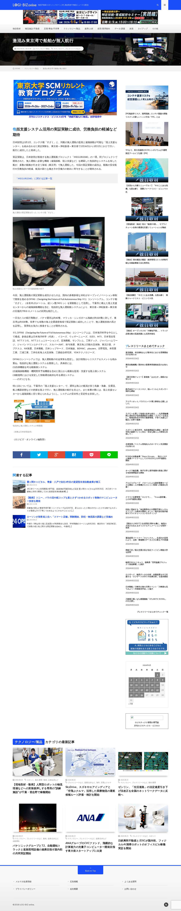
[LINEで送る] (109, 454)
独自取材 (17, 28)
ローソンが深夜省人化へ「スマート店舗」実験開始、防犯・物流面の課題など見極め (70, 516)
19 (142, 690)
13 (147, 685)
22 (157, 690)
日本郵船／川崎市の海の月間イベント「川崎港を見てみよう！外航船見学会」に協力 (147, 588)
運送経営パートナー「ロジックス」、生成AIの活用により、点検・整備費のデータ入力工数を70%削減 (147, 539)
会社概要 (74, 889)
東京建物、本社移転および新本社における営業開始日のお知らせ (147, 353)
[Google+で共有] (56, 454)
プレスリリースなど (72, 48)
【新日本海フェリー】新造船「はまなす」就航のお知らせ (147, 378)
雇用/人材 (89, 28)
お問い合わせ (130, 889)
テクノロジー (59, 48)
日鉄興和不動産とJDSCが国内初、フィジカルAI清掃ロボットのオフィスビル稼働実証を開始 (142, 844)
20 (147, 690)
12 (142, 685)
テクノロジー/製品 (72, 28)
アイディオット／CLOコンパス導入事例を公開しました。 (147, 402)
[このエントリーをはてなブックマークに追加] (74, 454)
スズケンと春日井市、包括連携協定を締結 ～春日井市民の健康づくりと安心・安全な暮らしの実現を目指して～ (147, 432)
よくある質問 (130, 881)
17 (131, 690)
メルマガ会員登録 (23, 881)
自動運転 (16, 841)
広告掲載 (74, 881)
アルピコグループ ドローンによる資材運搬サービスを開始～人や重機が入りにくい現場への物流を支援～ (147, 485)
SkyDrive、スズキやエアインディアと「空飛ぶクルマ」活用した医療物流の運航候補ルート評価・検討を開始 (90, 790)
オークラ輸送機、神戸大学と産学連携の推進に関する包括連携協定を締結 (147, 471)
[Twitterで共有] (39, 454)
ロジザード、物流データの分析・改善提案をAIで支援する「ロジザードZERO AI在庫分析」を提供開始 (147, 575)
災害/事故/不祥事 (51, 28)
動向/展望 (38, 780)
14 (152, 685)
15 (157, 685)
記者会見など (53, 780)
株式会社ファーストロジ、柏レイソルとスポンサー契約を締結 (147, 390)
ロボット (30, 780)
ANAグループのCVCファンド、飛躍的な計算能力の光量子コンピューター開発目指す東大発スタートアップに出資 (90, 846)
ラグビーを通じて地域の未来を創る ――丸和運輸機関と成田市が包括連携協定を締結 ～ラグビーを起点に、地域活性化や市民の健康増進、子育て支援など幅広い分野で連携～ (147, 416)
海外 (98, 782)
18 (136, 690)
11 (136, 685)
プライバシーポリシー (25, 889)
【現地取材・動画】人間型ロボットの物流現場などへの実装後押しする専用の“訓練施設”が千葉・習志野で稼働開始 (38, 788)
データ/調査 (120, 28)
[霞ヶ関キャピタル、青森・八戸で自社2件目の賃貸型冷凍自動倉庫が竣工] (19, 486)
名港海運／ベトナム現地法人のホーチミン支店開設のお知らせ (147, 445)
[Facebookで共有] (21, 454)
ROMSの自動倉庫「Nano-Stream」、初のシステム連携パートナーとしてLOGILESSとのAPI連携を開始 (146, 458)
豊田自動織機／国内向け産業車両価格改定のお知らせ (147, 365)
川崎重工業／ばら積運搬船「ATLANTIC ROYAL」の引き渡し (146, 600)
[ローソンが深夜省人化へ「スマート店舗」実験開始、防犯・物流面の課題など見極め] (19, 521)
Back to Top (90, 871)
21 (152, 690)
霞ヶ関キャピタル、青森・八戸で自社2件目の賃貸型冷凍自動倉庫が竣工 (64, 481)
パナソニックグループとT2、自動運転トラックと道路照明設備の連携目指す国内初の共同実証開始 (38, 849)
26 (142, 695)
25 (136, 695)
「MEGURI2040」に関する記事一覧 (34, 178)
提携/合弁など (89, 782)
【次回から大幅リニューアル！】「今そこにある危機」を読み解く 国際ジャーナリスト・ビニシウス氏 (147, 188)
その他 (155, 28)
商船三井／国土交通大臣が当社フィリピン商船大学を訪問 (147, 551)
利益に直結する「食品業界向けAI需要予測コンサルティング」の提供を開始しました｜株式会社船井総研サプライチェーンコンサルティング (147, 511)
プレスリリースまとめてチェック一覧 (152, 612)
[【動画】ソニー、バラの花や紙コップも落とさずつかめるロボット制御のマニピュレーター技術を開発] (19, 502)
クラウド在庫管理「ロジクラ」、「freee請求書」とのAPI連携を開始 (146, 498)
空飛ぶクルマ (106, 782)
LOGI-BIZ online (27, 904)
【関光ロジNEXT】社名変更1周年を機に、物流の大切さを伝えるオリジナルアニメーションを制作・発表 (147, 525)
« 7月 (131, 704)
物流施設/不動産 (32, 28)
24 (131, 695)
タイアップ (143, 28)
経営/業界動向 (104, 28)
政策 (131, 28)
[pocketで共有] (91, 454)
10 (131, 685)
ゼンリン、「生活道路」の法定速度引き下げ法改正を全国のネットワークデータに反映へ (143, 790)
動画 (45, 780)
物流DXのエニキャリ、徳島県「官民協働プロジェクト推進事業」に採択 (146, 563)
